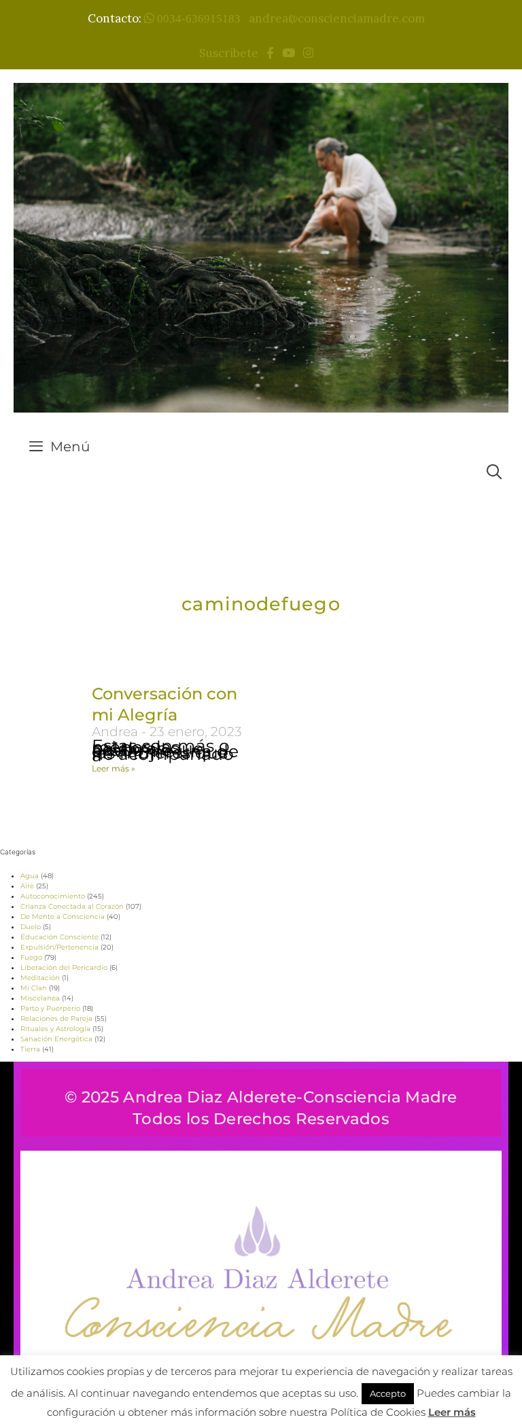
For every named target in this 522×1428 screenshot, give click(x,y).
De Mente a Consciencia (62, 916)
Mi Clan (33, 987)
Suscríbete (231, 53)
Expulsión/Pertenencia (59, 947)
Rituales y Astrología (55, 1028)
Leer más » (113, 768)
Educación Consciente (59, 937)
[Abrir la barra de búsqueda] (494, 472)
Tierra (30, 1049)
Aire (27, 886)
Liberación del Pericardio (63, 967)
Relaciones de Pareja (56, 1018)
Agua (29, 875)
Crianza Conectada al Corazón (72, 906)
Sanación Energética (56, 1038)
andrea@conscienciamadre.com (337, 18)
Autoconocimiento (52, 896)
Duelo (30, 926)
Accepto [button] (388, 1393)
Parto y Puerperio (50, 1008)
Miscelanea (40, 998)
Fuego (31, 957)
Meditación (40, 977)
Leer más (452, 1412)
